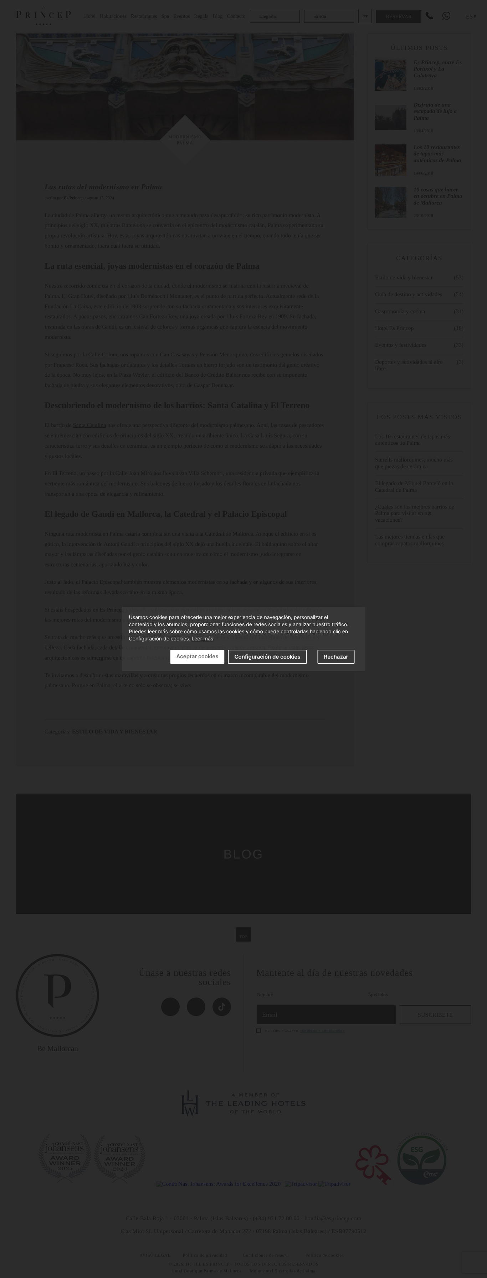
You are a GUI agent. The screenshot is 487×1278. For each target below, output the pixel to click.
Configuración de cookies (267, 656)
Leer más (203, 639)
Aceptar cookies (197, 656)
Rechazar (336, 656)
